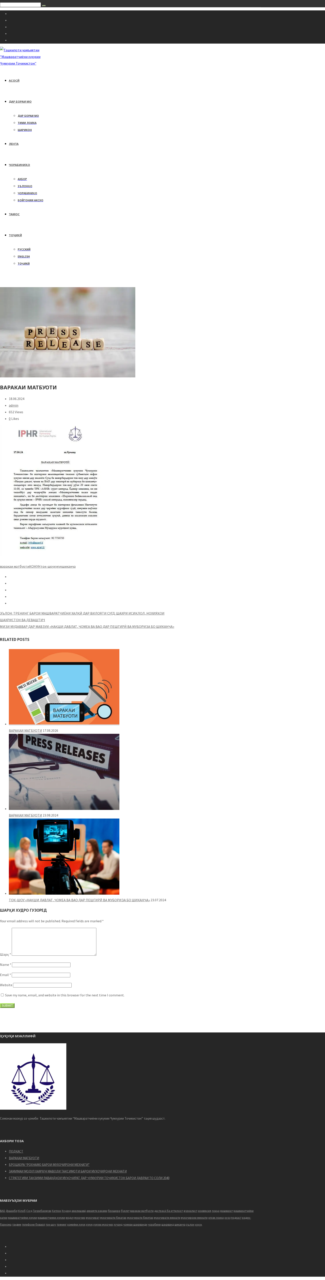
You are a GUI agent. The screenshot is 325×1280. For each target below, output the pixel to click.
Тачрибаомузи (42, 1211)
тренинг (62, 1224)
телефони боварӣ (33, 1224)
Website (6, 985)
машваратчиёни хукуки (22, 1218)
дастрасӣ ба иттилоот (168, 1211)
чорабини (154, 1224)
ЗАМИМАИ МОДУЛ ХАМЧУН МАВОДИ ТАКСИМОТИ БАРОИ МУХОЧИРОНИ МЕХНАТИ (68, 1171)
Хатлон (56, 1211)
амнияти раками (96, 1211)
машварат (226, 1211)
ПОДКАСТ (16, 1151)
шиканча (69, 566)
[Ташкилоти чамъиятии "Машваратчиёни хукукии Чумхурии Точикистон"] (24, 63)
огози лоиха (216, 1218)
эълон (190, 1224)
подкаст (236, 1218)
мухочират (92, 1218)
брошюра (114, 1211)
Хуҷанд (66, 1211)
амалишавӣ (78, 1211)
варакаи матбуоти (14, 566)
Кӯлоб (22, 1211)
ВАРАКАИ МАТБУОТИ (25, 730)
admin (13, 405)
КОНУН (34, 566)
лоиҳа (216, 1211)
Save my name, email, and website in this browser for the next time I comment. (64, 995)
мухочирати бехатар (113, 1218)
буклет (125, 1211)
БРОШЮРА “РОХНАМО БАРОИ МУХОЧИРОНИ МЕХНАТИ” (49, 1165)
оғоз (227, 1218)
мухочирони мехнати (194, 1218)
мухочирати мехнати (167, 1218)
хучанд (118, 1224)
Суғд (29, 1211)
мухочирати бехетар (140, 1218)
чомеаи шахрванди (135, 1224)
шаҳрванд (167, 1224)
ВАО (2, 1211)
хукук (58, 566)
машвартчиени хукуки (51, 1218)
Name (5, 964)
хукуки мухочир (103, 1224)
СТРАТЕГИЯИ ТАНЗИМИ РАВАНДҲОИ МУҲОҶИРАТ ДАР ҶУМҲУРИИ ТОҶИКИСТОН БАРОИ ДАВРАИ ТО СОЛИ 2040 (89, 1178)
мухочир (79, 1218)
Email (5, 974)
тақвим (16, 1224)
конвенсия (204, 1211)
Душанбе (11, 1211)
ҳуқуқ (198, 1224)
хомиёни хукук (76, 1224)
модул (70, 1218)
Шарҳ (5, 954)
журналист (190, 1211)
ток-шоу (47, 566)
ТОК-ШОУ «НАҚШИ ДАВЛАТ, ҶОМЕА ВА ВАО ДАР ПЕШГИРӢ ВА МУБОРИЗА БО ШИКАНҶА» (79, 900)
